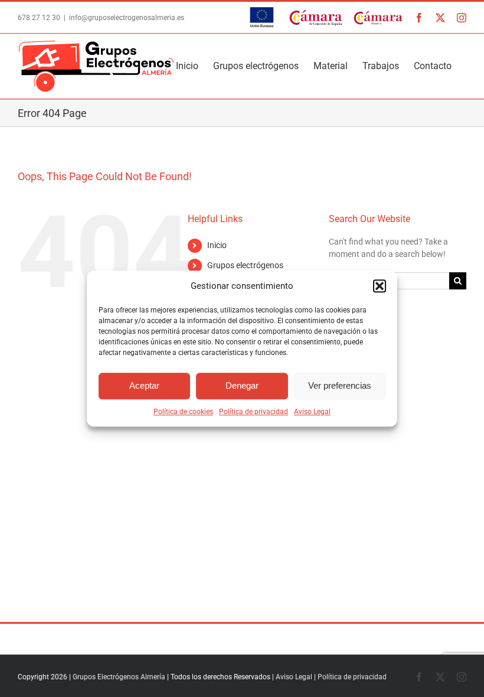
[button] (379, 286)
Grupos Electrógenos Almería (119, 677)
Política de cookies (183, 412)
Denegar (242, 385)
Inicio (217, 245)
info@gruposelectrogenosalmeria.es (126, 18)
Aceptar (144, 385)
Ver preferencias (339, 385)
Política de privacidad (253, 412)
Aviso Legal (312, 412)
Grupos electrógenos (245, 265)
